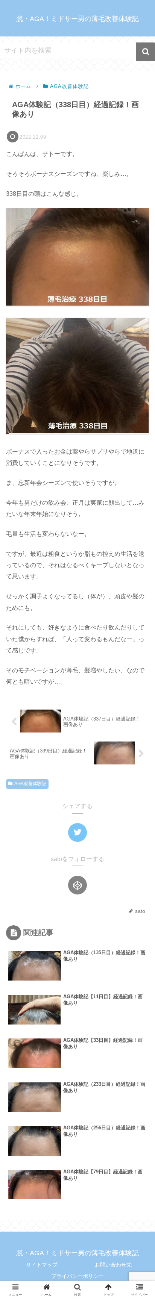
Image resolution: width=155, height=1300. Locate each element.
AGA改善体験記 (30, 783)
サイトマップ (42, 1265)
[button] (145, 51)
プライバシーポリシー (77, 1276)
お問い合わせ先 (113, 1265)
